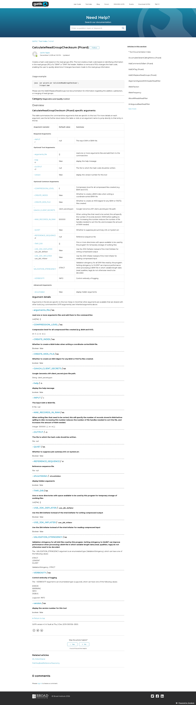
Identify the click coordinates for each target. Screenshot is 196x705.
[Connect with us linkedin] (162, 696)
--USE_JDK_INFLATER (43, 256)
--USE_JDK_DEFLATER (43, 249)
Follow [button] (94, 48)
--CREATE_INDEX (41, 195)
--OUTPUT (38, 167)
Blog (98, 4)
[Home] (40, 4)
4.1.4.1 (51, 41)
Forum (106, 4)
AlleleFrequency (135, 93)
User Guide (77, 4)
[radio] (72, 644)
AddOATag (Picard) (136, 69)
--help (36, 160)
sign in (40, 683)
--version (37, 175)
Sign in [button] (157, 4)
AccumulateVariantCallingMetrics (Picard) (145, 58)
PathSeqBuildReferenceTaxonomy (46, 663)
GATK (34, 41)
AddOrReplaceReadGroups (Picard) (142, 75)
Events (131, 4)
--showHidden (39, 292)
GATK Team (45, 53)
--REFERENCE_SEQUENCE (45, 235)
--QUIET (37, 230)
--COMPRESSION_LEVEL (44, 188)
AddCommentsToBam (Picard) (141, 64)
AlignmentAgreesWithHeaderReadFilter (144, 81)
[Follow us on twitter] (152, 696)
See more (132, 109)
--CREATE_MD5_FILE (42, 202)
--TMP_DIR (38, 244)
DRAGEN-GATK (119, 4)
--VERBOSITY (39, 278)
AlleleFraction (134, 87)
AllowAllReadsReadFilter (138, 98)
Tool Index (89, 4)
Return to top (39, 618)
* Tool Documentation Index (140, 52)
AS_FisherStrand (38, 659)
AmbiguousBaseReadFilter (139, 104)
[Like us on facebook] (157, 696)
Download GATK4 (144, 4)
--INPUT (37, 139)
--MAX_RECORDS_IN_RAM (44, 219)
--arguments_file (40, 154)
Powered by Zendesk (186, 703)
